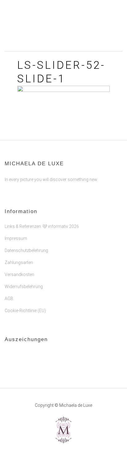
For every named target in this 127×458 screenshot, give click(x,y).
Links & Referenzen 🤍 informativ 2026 (42, 226)
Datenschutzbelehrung (26, 250)
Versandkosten (19, 274)
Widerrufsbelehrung (24, 286)
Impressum (16, 238)
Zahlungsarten (19, 262)
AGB (9, 298)
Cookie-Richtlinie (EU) (25, 310)
